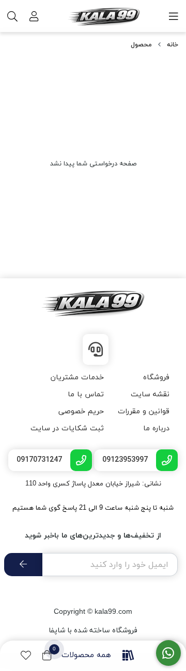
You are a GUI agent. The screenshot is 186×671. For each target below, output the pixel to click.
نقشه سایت (150, 394)
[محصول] (93, 303)
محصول (141, 45)
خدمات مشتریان (77, 377)
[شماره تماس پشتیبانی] (96, 349)
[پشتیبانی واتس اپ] (168, 653)
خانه (172, 45)
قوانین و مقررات (143, 411)
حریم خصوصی (81, 411)
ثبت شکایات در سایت (67, 428)
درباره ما (156, 428)
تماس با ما (86, 394)
